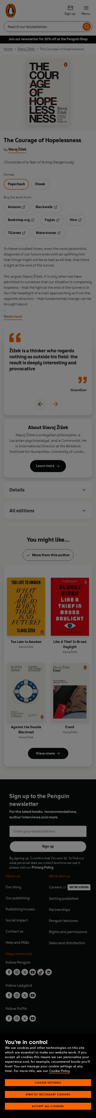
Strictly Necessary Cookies (48, 1094)
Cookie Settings (48, 1082)
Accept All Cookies (48, 1106)
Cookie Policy (59, 1071)
